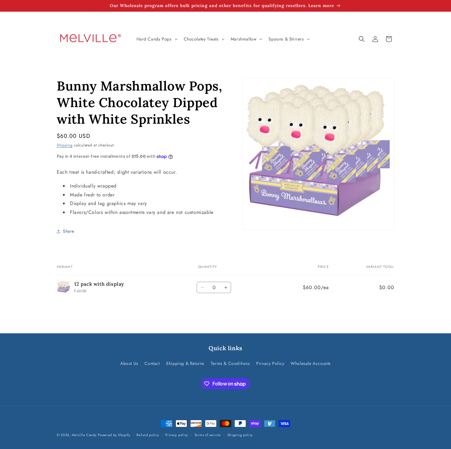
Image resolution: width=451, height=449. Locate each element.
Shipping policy (240, 434)
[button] (156, 39)
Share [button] (68, 231)
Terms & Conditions (230, 363)
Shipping (65, 145)
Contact (152, 363)
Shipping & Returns (185, 363)
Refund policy (148, 434)
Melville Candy (84, 434)
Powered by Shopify (114, 434)
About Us (129, 363)
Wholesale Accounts (311, 363)
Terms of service (208, 434)
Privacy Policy (270, 363)
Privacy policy (176, 434)
